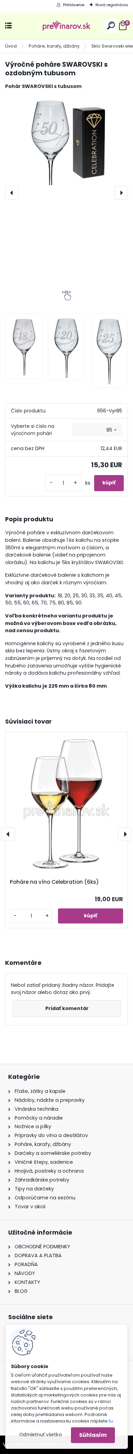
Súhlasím (93, 1435)
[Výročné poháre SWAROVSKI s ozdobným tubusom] (66, 140)
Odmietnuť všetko (40, 1434)
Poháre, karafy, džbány (54, 46)
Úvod (11, 46)
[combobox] (97, 430)
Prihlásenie (73, 5)
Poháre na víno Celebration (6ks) (54, 882)
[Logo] (66, 26)
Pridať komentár (67, 1008)
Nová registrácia (111, 5)
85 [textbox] (109, 429)
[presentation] (12, 193)
